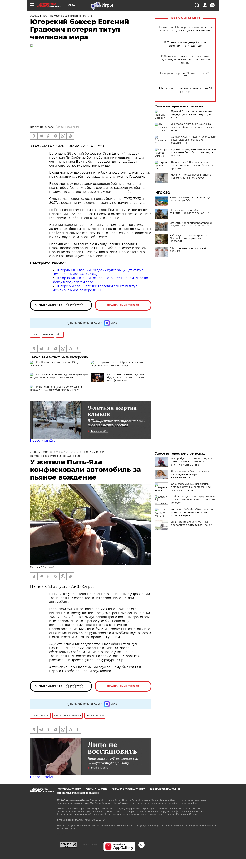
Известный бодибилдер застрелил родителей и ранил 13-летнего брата (192, 224)
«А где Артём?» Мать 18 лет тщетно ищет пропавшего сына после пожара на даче (192, 512)
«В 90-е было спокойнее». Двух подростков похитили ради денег (191, 523)
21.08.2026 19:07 (39, 452)
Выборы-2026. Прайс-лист (165, 789)
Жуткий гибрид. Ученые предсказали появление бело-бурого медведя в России (193, 152)
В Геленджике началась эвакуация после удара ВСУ (190, 199)
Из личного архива (68, 126)
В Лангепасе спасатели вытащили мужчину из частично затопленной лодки (185, 60)
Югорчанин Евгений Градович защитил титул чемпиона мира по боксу (117, 364)
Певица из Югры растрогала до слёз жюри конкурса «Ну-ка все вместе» (185, 29)
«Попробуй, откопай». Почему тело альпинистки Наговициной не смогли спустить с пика (192, 461)
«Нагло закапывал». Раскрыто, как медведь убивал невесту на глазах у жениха (192, 127)
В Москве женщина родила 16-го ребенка (189, 249)
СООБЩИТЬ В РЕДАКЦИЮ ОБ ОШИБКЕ (78, 793)
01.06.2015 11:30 (38, 15)
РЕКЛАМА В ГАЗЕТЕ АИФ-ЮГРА (128, 789)
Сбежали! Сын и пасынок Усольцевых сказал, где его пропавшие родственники (193, 139)
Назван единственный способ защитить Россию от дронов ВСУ (190, 211)
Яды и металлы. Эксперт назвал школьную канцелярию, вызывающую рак (190, 474)
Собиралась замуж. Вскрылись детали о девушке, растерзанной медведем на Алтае (191, 486)
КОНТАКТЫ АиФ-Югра (69, 789)
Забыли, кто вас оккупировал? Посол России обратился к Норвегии (188, 238)
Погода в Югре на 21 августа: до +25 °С (185, 75)
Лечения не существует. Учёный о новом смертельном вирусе (191, 176)
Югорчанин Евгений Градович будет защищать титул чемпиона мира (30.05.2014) (127, 377)
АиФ (51, 567)
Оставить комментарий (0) (123, 305)
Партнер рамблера (90, 844)
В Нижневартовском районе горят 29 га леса (185, 90)
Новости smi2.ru (43, 440)
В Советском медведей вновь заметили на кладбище (185, 44)
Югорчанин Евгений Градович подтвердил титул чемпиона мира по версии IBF (59, 376)
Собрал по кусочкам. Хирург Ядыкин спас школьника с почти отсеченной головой (193, 499)
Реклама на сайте (96, 789)
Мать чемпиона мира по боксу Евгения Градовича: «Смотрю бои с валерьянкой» (56, 388)
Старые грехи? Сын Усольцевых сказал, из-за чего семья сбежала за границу (192, 165)
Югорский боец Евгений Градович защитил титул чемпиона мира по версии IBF (95, 288)
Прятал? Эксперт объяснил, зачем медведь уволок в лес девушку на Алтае (191, 114)
